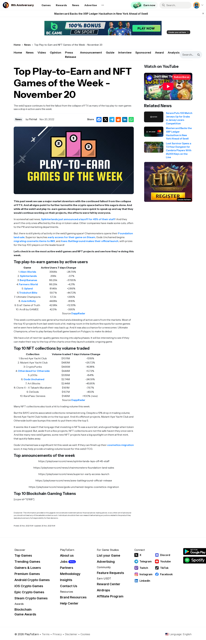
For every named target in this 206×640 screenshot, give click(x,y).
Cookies (85, 634)
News (30, 52)
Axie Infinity (28, 301)
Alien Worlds (28, 271)
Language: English (180, 634)
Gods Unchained (33, 379)
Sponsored (143, 52)
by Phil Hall (31, 119)
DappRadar (78, 313)
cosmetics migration (120, 445)
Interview (124, 52)
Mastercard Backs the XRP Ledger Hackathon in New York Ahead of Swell (101, 13)
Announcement (91, 52)
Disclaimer (71, 634)
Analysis (174, 52)
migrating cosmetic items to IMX (34, 241)
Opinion (55, 52)
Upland (28, 288)
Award (159, 52)
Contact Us (68, 586)
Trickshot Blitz (28, 292)
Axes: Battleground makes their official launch (89, 241)
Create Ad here (184, 199)
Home (18, 52)
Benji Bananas (28, 280)
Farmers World (28, 284)
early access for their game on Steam (71, 237)
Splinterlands (28, 275)
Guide (110, 52)
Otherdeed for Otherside (34, 370)
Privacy (57, 634)
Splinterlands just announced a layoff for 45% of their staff (78, 219)
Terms (46, 634)
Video (41, 52)
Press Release (70, 55)
